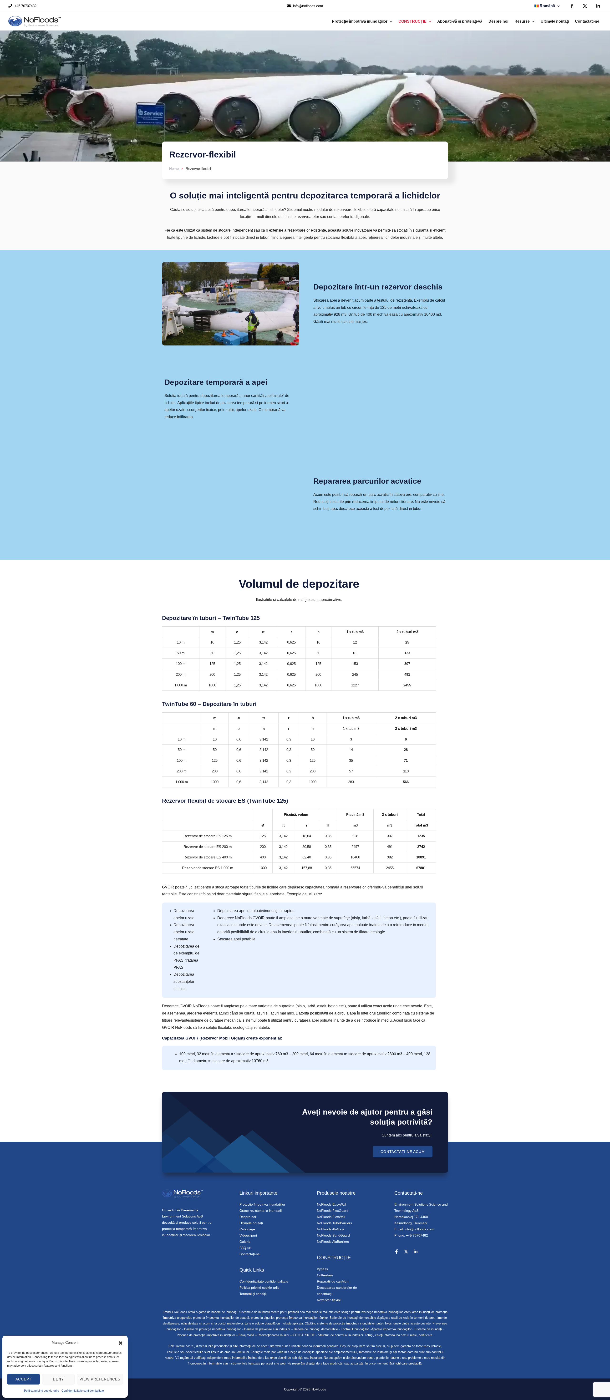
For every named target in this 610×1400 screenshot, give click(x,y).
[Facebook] (571, 6)
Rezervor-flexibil (329, 1300)
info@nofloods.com (307, 6)
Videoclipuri (248, 1235)
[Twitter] (585, 6)
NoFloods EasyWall (331, 1204)
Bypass (322, 1269)
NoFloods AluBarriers (333, 1241)
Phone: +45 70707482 (411, 1235)
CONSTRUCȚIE (412, 21)
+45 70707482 (24, 6)
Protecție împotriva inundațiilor (359, 21)
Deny (58, 1379)
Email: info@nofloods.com (414, 1229)
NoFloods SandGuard (333, 1235)
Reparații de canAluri (332, 1281)
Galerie (244, 1241)
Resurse (522, 21)
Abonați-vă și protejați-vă (459, 21)
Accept (23, 1379)
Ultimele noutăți (555, 21)
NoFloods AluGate (330, 1229)
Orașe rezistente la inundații (260, 1210)
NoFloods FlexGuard (332, 1210)
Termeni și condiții (252, 1294)
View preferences (100, 1379)
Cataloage (247, 1229)
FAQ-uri (245, 1248)
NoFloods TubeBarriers (334, 1223)
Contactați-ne (587, 21)
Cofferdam (325, 1275)
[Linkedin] (598, 6)
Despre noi (498, 21)
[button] (120, 1342)
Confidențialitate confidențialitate (82, 1390)
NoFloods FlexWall (331, 1217)
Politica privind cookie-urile (41, 1390)
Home (174, 169)
